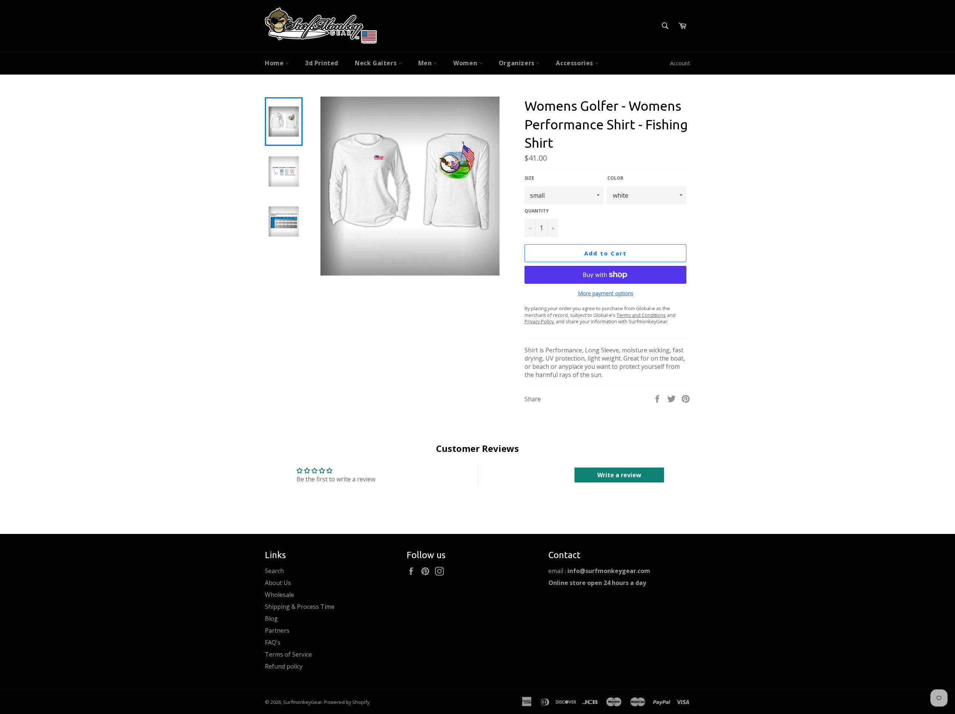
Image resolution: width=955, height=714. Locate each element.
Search (274, 571)
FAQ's (273, 642)
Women (466, 63)
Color (615, 178)
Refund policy (284, 666)
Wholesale (279, 595)
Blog (271, 618)
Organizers (517, 63)
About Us (278, 583)
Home (275, 63)
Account (680, 63)
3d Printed (321, 63)
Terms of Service (288, 654)
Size (529, 178)
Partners (277, 630)
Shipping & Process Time (300, 607)
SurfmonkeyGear (302, 702)
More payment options (605, 293)
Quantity (537, 211)
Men (425, 63)
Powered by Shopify (346, 702)
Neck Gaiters (376, 63)
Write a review (619, 475)
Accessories (575, 63)
